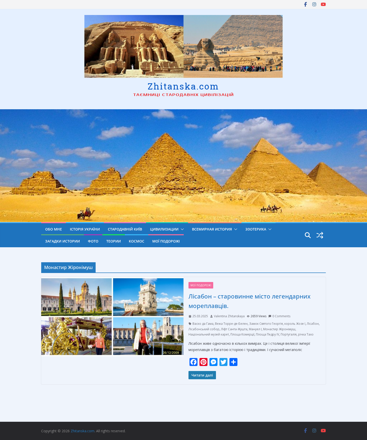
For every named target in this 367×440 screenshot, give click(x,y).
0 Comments (281, 316)
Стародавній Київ (125, 229)
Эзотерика (255, 229)
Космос (136, 241)
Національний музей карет (208, 334)
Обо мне (53, 229)
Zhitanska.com (183, 86)
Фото (93, 241)
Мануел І (255, 329)
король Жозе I (294, 324)
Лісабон (313, 324)
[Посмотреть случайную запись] (320, 235)
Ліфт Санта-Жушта (234, 329)
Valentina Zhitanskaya (229, 316)
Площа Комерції (242, 334)
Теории (113, 241)
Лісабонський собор (203, 329)
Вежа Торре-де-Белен (231, 324)
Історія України (85, 229)
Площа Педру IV (267, 334)
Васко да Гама (202, 324)
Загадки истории (62, 241)
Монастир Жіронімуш (279, 329)
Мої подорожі (166, 241)
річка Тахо (306, 334)
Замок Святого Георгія (266, 324)
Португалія (289, 334)
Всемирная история (212, 229)
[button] (181, 229)
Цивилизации (164, 229)
